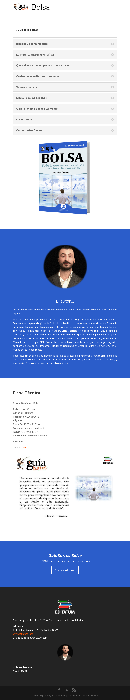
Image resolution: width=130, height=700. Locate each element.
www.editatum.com (23, 633)
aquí (24, 447)
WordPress (92, 695)
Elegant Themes (55, 695)
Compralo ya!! (65, 570)
